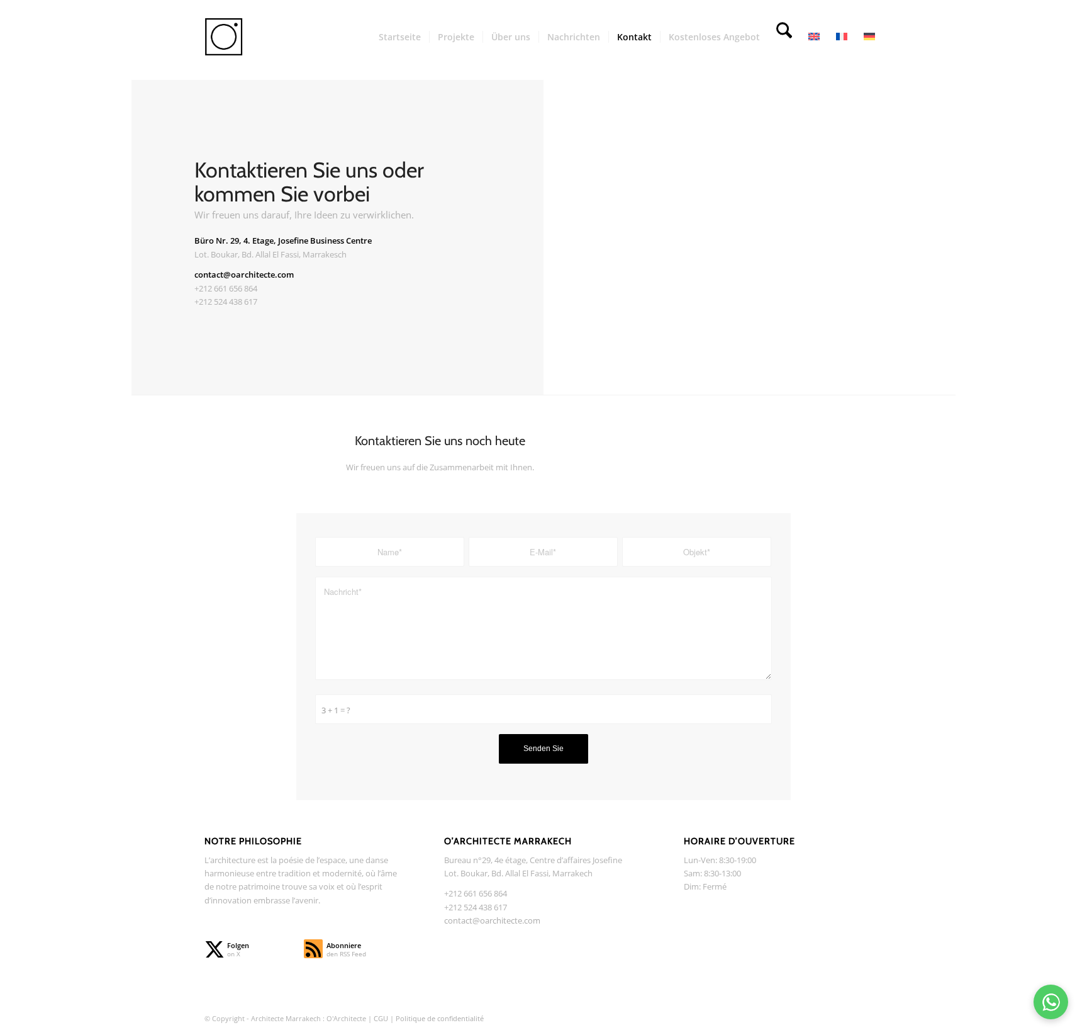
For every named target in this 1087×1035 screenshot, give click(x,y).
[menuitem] (400, 37)
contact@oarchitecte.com (492, 920)
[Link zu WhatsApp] (873, 1018)
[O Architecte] (241, 37)
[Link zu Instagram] (817, 1018)
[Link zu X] (798, 1018)
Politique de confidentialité (440, 1018)
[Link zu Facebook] (836, 1018)
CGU (382, 1018)
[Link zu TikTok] (854, 1018)
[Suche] (784, 37)
